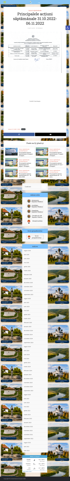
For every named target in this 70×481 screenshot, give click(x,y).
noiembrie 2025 (28, 286)
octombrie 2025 (28, 290)
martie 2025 (27, 318)
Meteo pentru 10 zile (27, 471)
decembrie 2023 (28, 378)
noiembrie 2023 (28, 382)
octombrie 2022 (28, 434)
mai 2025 (26, 310)
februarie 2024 (28, 370)
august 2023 (27, 394)
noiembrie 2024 (28, 334)
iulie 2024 (26, 350)
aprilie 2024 (27, 362)
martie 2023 (27, 414)
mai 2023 (26, 406)
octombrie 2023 (28, 386)
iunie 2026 (27, 258)
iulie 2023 (26, 398)
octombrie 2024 (28, 338)
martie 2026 (27, 270)
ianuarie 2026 (27, 278)
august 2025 (27, 298)
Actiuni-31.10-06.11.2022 (14, 129)
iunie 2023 (27, 402)
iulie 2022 (26, 446)
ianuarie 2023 (27, 422)
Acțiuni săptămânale (35, 10)
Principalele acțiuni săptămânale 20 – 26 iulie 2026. (25, 175)
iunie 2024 (27, 354)
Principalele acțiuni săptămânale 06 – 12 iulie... (56, 175)
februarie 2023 (28, 418)
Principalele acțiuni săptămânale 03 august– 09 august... (25, 164)
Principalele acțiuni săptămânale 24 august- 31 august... (26, 154)
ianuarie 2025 (27, 326)
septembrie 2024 (28, 342)
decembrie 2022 (28, 426)
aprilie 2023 (27, 410)
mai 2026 (26, 262)
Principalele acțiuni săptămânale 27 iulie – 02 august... (56, 164)
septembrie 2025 (28, 294)
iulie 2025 (26, 302)
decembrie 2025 (28, 282)
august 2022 (27, 442)
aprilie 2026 (27, 266)
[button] (68, 28)
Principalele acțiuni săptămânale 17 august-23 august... (57, 154)
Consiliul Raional (23, 151)
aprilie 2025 (27, 314)
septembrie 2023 (28, 390)
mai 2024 (26, 358)
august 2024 (27, 346)
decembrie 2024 (28, 330)
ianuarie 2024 (27, 374)
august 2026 (27, 250)
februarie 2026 (28, 274)
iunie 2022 (27, 450)
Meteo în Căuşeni (35, 456)
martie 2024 (27, 366)
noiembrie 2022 (28, 430)
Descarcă (23, 129)
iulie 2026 (26, 254)
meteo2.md (44, 473)
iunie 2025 (27, 306)
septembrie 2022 (28, 438)
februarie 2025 (28, 322)
